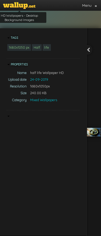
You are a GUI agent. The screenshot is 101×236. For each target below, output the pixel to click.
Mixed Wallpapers (43, 100)
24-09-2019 (39, 79)
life (46, 47)
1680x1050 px (19, 47)
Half (37, 47)
